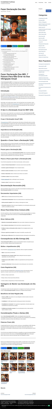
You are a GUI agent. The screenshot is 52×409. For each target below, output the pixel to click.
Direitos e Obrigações (43, 22)
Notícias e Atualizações (43, 40)
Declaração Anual (15, 103)
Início (36, 2)
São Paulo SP (41, 53)
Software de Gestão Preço (43, 57)
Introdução (5, 52)
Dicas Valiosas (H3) (8, 62)
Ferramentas (41, 2)
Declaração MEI (41, 20)
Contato (49, 2)
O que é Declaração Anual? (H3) (9, 54)
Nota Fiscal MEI (41, 38)
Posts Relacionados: (8, 71)
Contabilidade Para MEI (43, 18)
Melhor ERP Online (42, 32)
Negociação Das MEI (42, 66)
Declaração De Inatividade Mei (44, 64)
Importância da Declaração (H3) (9, 55)
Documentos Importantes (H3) (9, 60)
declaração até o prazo (12, 249)
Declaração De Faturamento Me (44, 95)
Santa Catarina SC (42, 51)
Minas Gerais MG (42, 36)
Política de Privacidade (5, 403)
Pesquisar (40, 8)
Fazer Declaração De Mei (43, 81)
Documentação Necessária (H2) (8, 59)
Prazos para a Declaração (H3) (9, 57)
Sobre (46, 2)
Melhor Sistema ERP (42, 34)
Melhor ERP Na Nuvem (43, 68)
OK (48, 405)
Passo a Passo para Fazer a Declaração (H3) (11, 58)
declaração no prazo (19, 270)
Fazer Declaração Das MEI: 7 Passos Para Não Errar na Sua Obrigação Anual (14, 51)
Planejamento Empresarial (43, 43)
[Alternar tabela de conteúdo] (26, 50)
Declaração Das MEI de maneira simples (10, 96)
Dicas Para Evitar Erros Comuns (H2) (9, 61)
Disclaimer (6, 402)
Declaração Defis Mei (42, 90)
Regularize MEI (41, 45)
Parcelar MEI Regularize (43, 93)
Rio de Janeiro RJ (42, 47)
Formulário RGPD (12, 402)
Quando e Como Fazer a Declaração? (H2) (10, 56)
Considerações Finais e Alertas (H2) (9, 69)
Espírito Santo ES (42, 27)
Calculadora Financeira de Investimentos (8, 401)
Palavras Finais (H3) (8, 70)
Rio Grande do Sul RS (43, 49)
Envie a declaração (5, 179)
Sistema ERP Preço (42, 55)
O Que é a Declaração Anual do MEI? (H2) (10, 53)
